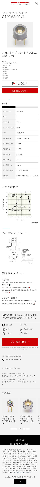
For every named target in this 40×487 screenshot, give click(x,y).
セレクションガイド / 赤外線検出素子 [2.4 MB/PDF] (17, 301)
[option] (10, 411)
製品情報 (12, 373)
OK (20, 481)
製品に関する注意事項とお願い (11, 356)
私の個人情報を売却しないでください (19, 477)
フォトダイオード (8, 382)
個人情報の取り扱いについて (22, 473)
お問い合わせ (20, 440)
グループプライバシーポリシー (20, 444)
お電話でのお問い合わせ (12, 359)
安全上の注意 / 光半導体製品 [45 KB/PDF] (14, 287)
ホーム (4, 373)
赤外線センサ (6, 376)
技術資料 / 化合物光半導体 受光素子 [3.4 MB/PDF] (17, 303)
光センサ (21, 373)
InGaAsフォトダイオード (22, 376)
